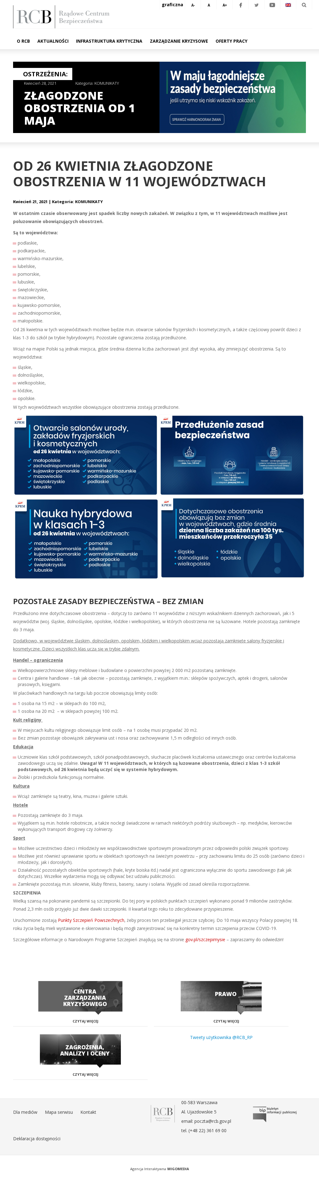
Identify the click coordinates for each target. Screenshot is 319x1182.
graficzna (172, 4)
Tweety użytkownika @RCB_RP (221, 1037)
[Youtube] (272, 4)
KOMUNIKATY (106, 83)
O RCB (23, 41)
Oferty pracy (231, 41)
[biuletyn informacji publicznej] (275, 1114)
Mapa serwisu (59, 1112)
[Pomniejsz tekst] (193, 4)
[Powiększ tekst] (224, 4)
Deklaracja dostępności (36, 1138)
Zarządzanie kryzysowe (179, 41)
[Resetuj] (208, 4)
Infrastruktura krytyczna (109, 41)
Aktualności (53, 41)
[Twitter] (256, 4)
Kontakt (88, 1112)
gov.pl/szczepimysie (205, 939)
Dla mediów (25, 1112)
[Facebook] (240, 4)
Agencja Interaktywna (148, 1168)
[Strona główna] (162, 16)
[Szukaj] (304, 4)
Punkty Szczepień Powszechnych (91, 920)
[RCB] (163, 1113)
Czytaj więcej (85, 1021)
